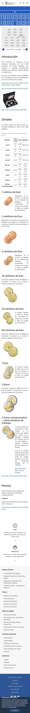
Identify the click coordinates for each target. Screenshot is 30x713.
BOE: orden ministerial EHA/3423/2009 (14, 110)
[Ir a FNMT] (10, 3)
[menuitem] (15, 569)
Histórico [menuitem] (6, 651)
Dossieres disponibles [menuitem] (10, 601)
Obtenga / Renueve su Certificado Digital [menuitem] (14, 577)
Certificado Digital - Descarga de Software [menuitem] (14, 587)
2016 (12, 40)
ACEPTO (15, 710)
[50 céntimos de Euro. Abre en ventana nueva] (10, 349)
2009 (15, 35)
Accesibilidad (15, 689)
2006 (15, 32)
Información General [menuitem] (10, 615)
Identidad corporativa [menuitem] (10, 604)
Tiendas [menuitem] (6, 659)
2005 (9, 32)
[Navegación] (2, 3)
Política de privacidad (15, 686)
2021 (18, 43)
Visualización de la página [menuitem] (12, 573)
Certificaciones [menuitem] (8, 668)
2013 (17, 37)
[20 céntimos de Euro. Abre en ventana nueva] (8, 318)
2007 (21, 32)
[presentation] (3, 49)
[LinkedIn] (12, 697)
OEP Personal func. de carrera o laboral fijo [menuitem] (14, 618)
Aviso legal (15, 683)
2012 (12, 37)
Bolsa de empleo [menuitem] (9, 630)
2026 (23, 45)
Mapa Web (15, 692)
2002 (9, 29)
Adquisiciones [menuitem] (8, 638)
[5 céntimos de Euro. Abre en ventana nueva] (8, 261)
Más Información (12, 707)
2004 (20, 29)
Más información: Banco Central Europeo (15, 88)
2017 (18, 40)
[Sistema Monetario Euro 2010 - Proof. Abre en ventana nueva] (10, 100)
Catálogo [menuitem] (6, 662)
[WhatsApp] (18, 697)
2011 (6, 37)
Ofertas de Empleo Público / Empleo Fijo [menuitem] (12, 623)
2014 (23, 37)
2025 (17, 45)
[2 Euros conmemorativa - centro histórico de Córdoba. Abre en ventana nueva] (8, 432)
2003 (15, 29)
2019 (6, 43)
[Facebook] (15, 697)
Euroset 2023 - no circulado (13, 49)
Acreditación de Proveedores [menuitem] (13, 646)
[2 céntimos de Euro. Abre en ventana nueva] (10, 237)
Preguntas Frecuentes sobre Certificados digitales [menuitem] (12, 582)
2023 (6, 45)
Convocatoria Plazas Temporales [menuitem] (14, 627)
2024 (12, 45)
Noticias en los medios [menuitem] (11, 596)
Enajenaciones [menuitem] (8, 640)
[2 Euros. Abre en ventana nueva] (10, 403)
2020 (12, 43)
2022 (23, 43)
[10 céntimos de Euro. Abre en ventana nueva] (10, 295)
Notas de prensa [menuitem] (9, 598)
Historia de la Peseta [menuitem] (10, 607)
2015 (6, 40)
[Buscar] (23, 3)
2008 (9, 35)
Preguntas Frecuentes (15, 677)
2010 (20, 35)
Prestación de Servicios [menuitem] (11, 643)
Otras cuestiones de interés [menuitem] (12, 649)
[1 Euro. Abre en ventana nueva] (8, 372)
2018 (23, 40)
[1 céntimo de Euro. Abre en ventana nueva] (8, 201)
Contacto (15, 680)
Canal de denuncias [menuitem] (10, 665)
